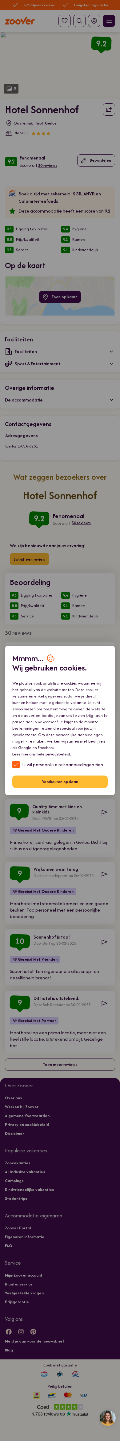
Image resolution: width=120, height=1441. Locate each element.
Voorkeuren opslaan (60, 782)
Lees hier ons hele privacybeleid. (41, 754)
